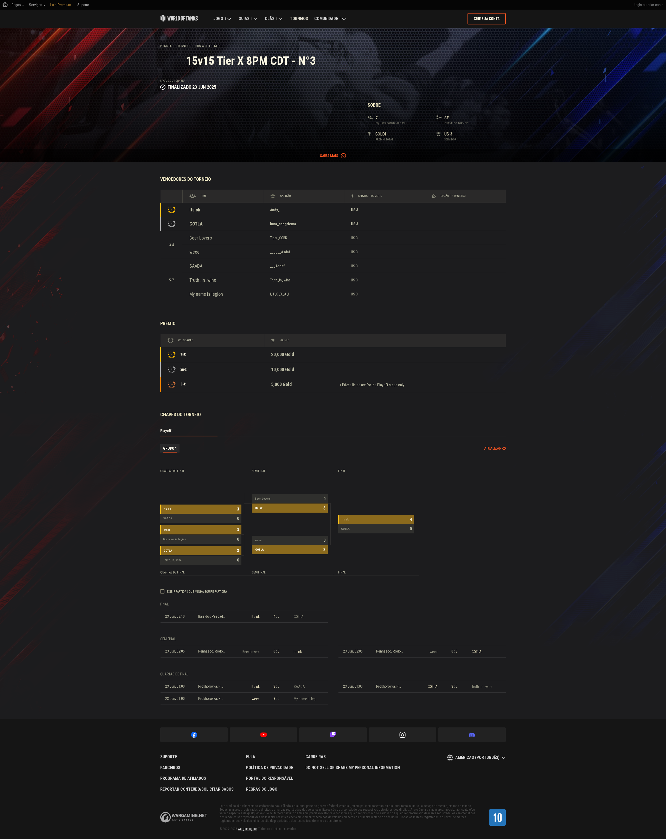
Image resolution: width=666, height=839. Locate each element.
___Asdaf (277, 266)
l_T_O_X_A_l (279, 294)
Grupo (170, 448)
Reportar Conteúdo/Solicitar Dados (197, 789)
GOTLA (196, 224)
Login (638, 5)
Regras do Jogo (261, 789)
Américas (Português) (477, 757)
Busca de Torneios (208, 46)
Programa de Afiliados (183, 778)
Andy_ (275, 210)
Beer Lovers (200, 238)
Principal (166, 46)
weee (194, 252)
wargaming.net (183, 817)
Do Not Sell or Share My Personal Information (352, 767)
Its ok (194, 209)
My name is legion (206, 294)
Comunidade (326, 18)
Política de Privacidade (269, 767)
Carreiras (315, 756)
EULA (250, 756)
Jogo (218, 18)
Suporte (168, 756)
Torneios (299, 18)
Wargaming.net (247, 829)
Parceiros (170, 767)
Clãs (269, 18)
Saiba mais (329, 156)
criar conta (655, 5)
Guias (244, 18)
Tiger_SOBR (278, 238)
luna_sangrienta (283, 224)
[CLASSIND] (497, 817)
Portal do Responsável (269, 778)
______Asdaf (280, 252)
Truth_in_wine (202, 280)
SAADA (195, 266)
